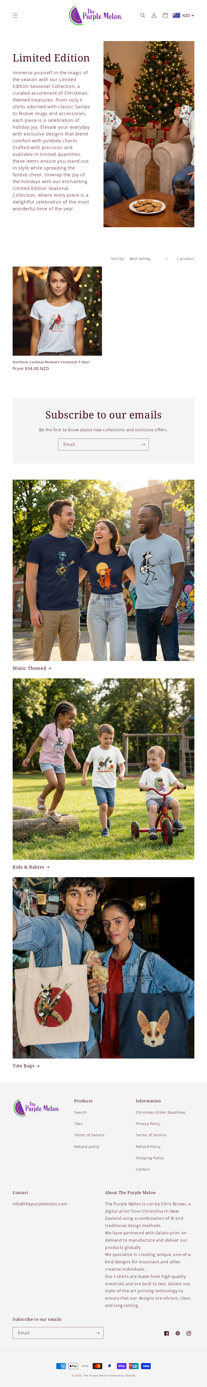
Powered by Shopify (122, 1375)
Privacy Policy (148, 1123)
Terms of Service (89, 1135)
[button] (15, 15)
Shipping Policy (150, 1157)
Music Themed (29, 668)
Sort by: (118, 258)
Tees (78, 1123)
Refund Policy (148, 1146)
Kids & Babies (28, 867)
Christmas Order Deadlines (161, 1112)
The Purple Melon (96, 1375)
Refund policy (86, 1146)
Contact (143, 1169)
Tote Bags (23, 1066)
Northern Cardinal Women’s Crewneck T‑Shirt (51, 362)
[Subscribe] (143, 444)
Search (80, 1112)
